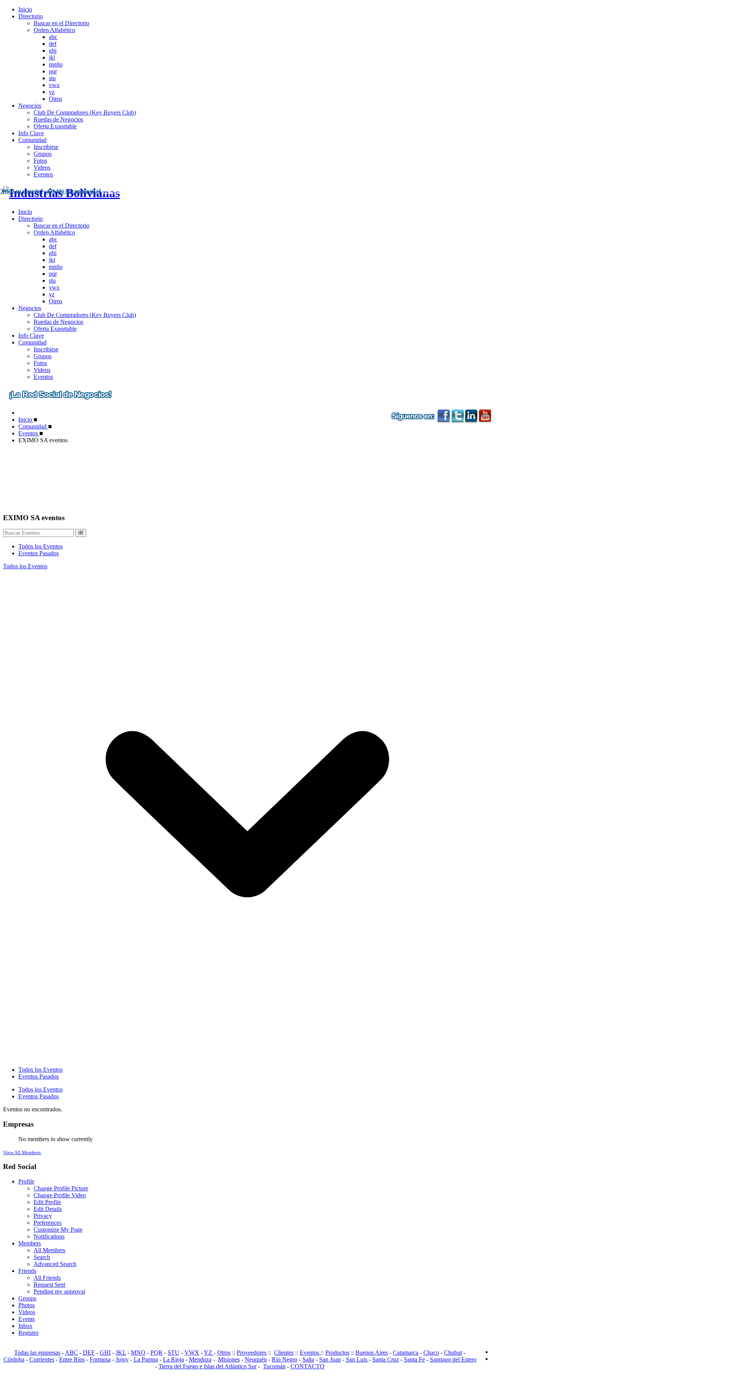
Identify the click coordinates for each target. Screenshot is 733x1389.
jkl (52, 57)
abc (53, 37)
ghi (53, 50)
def (53, 43)
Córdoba (13, 1359)
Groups (27, 1298)
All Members (49, 1250)
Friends (27, 1271)
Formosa (100, 1359)
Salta (308, 1359)
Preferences (47, 1222)
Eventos (43, 174)
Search (42, 1257)
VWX (191, 1352)
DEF (89, 1352)
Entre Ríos (72, 1359)
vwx (54, 85)
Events (26, 1319)
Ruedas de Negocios (58, 119)
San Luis (357, 1359)
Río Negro (284, 1359)
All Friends (47, 1277)
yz (52, 92)
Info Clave (31, 133)
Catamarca (405, 1352)
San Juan (330, 1359)
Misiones (229, 1359)
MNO (138, 1352)
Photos (26, 1305)
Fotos (40, 160)
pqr (53, 71)
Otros (55, 98)
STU (173, 1352)
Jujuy (122, 1359)
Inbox (25, 1326)
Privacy (43, 1216)
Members (29, 1243)
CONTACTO (308, 1366)
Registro (28, 1332)
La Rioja (173, 1359)
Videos (42, 167)
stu (52, 78)
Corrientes (41, 1359)
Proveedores (251, 1352)
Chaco (431, 1352)
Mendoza (200, 1359)
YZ (209, 1352)
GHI (105, 1352)
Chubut (453, 1352)
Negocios (29, 105)
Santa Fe (414, 1359)
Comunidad (32, 140)
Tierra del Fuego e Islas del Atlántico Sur (207, 1366)
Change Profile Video (60, 1195)
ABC (71, 1352)
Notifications (49, 1236)
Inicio (25, 9)
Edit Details (48, 1209)
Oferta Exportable (55, 126)
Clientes (284, 1352)
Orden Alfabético (54, 30)
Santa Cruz (385, 1359)
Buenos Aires (371, 1352)
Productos (337, 1352)
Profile (26, 1181)
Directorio (30, 16)
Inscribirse (46, 147)
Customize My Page (58, 1229)
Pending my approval (59, 1291)
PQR (156, 1352)
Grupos (43, 153)
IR (80, 533)
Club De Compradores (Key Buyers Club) (85, 112)
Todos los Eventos (40, 546)
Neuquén (256, 1359)
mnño (56, 64)
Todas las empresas (37, 1352)
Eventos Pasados (38, 553)
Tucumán (274, 1366)
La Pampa (146, 1359)
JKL (121, 1352)
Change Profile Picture (61, 1188)
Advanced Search (55, 1264)
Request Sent (49, 1284)
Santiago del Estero (453, 1359)
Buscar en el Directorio (61, 23)
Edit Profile (47, 1202)
